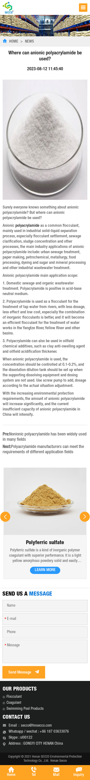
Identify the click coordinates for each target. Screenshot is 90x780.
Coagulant (13, 703)
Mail (56, 775)
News (29, 42)
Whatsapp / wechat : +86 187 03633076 (39, 732)
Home (13, 42)
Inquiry (78, 775)
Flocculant (14, 697)
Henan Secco (58, 761)
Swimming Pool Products (25, 709)
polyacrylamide (27, 226)
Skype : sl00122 (20, 738)
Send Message (20, 673)
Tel (34, 775)
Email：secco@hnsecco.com (30, 726)
